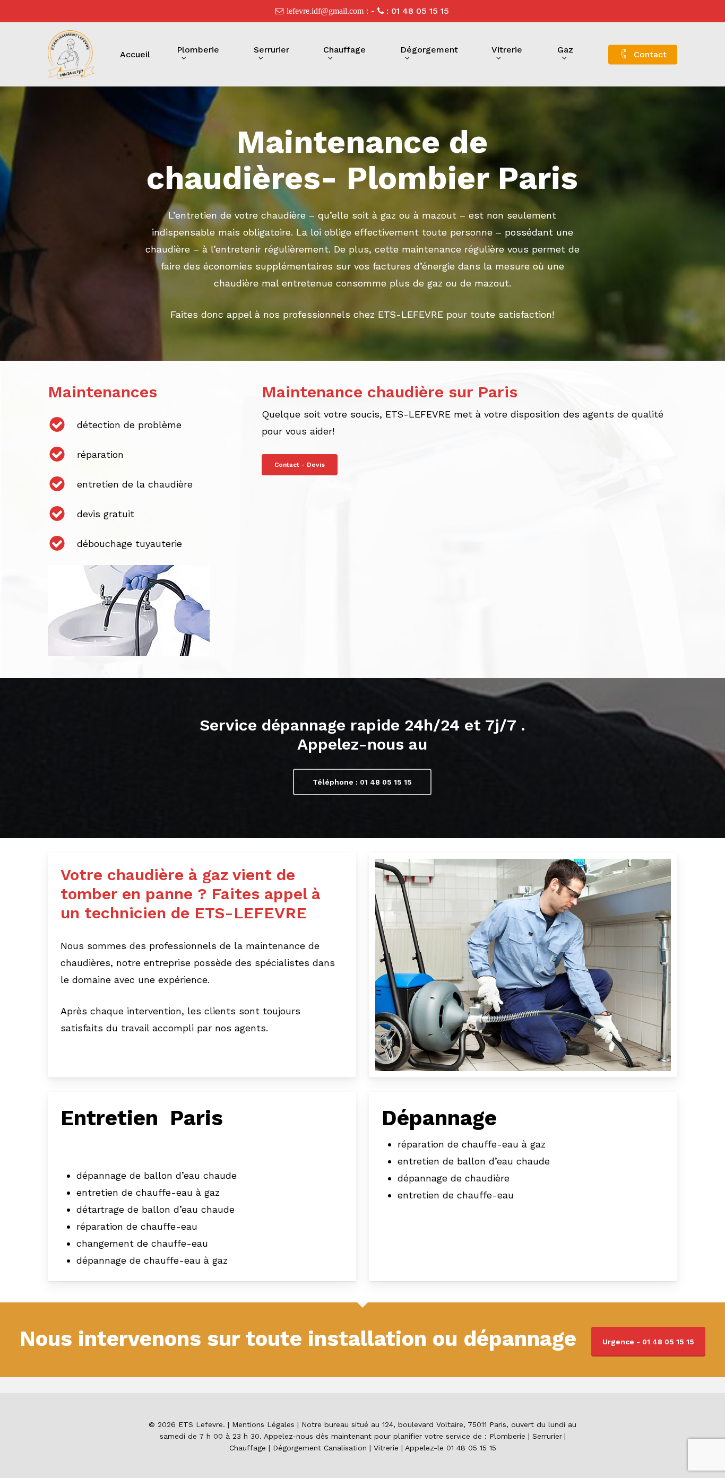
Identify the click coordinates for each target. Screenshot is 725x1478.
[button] (300, 464)
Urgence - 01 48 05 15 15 (648, 1341)
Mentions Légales (263, 1424)
